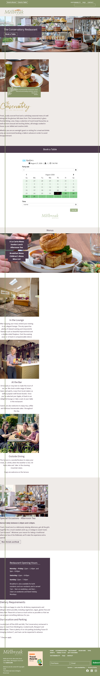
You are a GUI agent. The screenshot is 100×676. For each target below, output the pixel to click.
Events (69, 19)
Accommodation (30, 19)
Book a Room (11, 2)
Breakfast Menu (17, 253)
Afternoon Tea (16, 247)
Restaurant (44, 19)
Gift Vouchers (90, 19)
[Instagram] (96, 671)
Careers (69, 667)
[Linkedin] (92, 671)
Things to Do (78, 19)
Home (21, 19)
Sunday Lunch (17, 244)
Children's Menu (17, 256)
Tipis (63, 19)
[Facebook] (87, 671)
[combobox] (84, 5)
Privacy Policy (92, 667)
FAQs (84, 2)
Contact (90, 2)
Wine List (17, 259)
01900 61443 (9, 663)
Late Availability (80, 667)
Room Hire (54, 19)
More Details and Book (10, 542)
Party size (25, 167)
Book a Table (22, 2)
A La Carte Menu (17, 241)
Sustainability (76, 2)
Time (24, 201)
